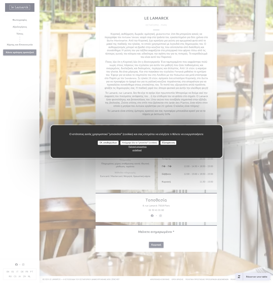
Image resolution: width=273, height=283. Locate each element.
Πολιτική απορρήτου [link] (137, 146)
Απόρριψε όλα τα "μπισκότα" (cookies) (139, 142)
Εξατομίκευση (168, 142)
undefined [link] (137, 150)
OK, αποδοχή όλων (108, 142)
